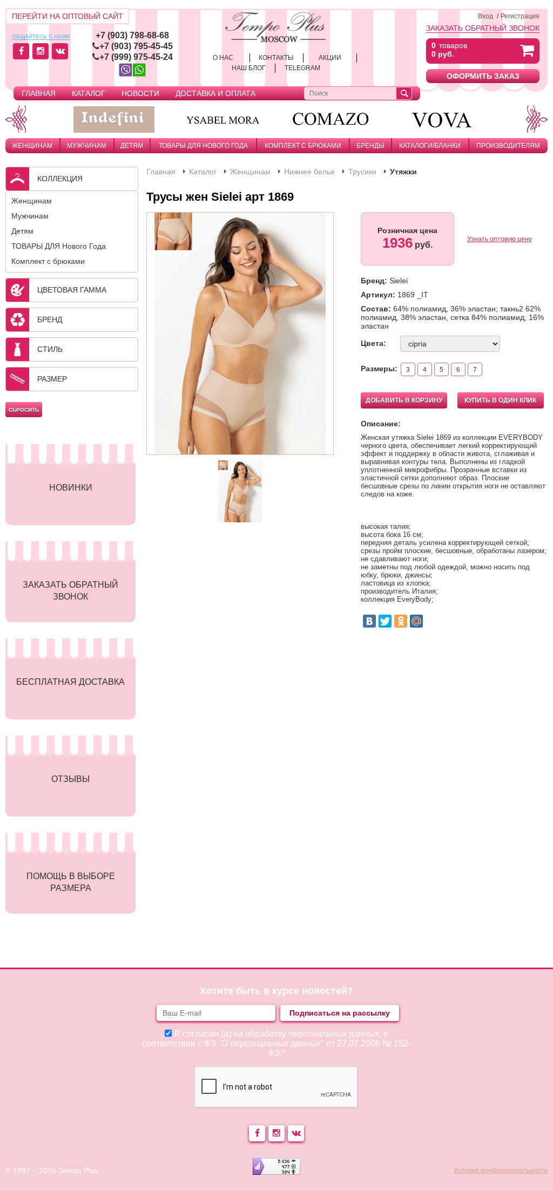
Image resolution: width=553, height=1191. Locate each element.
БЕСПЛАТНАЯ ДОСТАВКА (70, 681)
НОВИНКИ (70, 487)
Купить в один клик (500, 400)
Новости (140, 93)
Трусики (362, 171)
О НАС (223, 58)
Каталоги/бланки (430, 145)
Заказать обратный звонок (482, 28)
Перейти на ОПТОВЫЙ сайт (67, 16)
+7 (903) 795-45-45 (136, 46)
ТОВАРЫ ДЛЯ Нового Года (203, 145)
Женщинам (32, 145)
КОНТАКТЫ (276, 58)
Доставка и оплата (215, 93)
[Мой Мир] (416, 621)
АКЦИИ (330, 58)
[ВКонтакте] (369, 621)
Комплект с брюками (303, 145)
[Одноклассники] (400, 621)
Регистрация (520, 16)
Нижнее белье (309, 171)
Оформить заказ (483, 76)
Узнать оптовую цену (499, 239)
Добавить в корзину (404, 400)
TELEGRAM (302, 68)
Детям (131, 145)
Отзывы (70, 779)
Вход (485, 16)
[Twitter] (385, 621)
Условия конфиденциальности (501, 1170)
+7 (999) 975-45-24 (136, 57)
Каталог (88, 93)
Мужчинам (86, 145)
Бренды (370, 145)
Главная (39, 93)
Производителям (508, 145)
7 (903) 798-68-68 (134, 35)
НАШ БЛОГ (249, 68)
